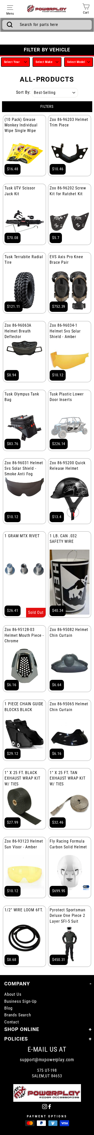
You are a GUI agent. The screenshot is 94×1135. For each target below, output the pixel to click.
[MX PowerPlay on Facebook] (49, 1106)
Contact (11, 1022)
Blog (8, 1008)
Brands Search (17, 1015)
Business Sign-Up (20, 1001)
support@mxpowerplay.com (47, 1059)
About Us (13, 994)
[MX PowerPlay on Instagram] (44, 1106)
